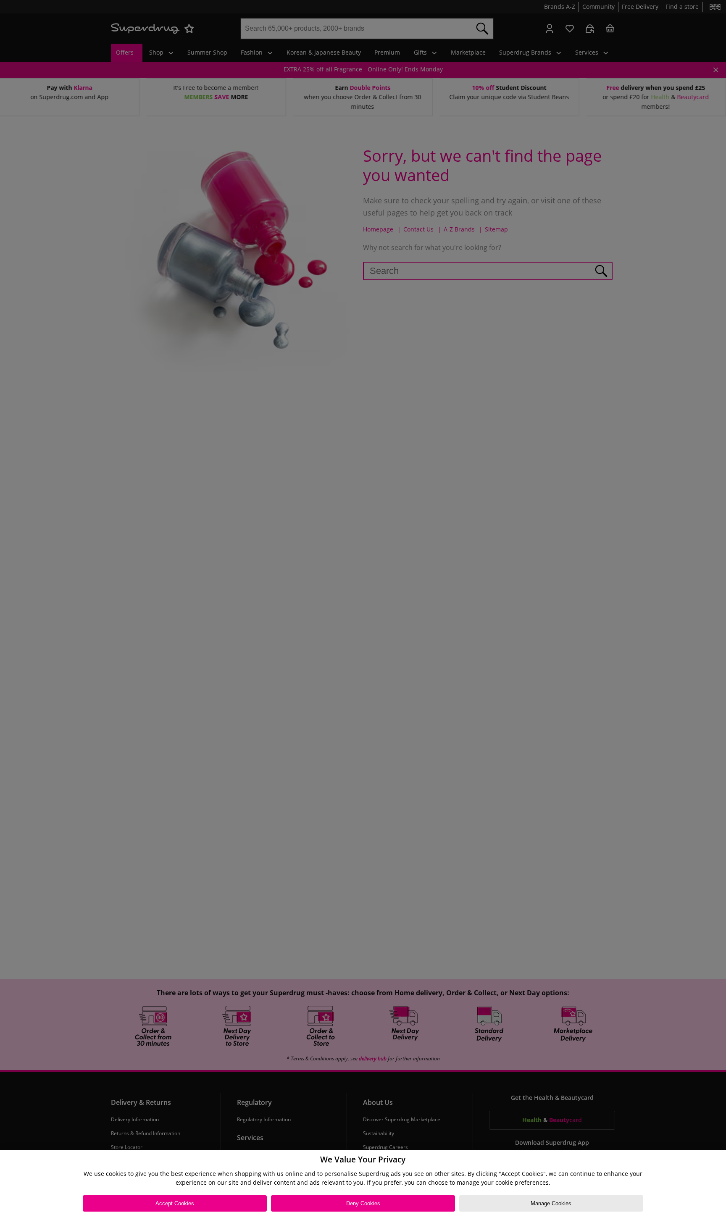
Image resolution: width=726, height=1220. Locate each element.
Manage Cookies (551, 1203)
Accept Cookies (174, 1203)
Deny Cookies (363, 1203)
